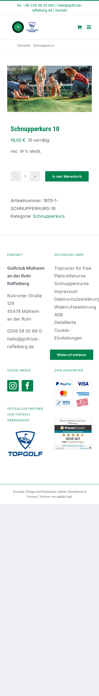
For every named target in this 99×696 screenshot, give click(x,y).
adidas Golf (64, 496)
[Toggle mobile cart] (79, 27)
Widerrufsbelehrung (75, 307)
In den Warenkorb (67, 176)
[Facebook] (27, 386)
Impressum (66, 291)
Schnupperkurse (71, 283)
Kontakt (61, 10)
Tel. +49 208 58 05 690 (36, 5)
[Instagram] (13, 386)
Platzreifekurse (70, 275)
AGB (58, 314)
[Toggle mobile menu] (89, 27)
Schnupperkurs (49, 216)
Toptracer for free (72, 268)
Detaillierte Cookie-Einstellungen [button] (68, 330)
